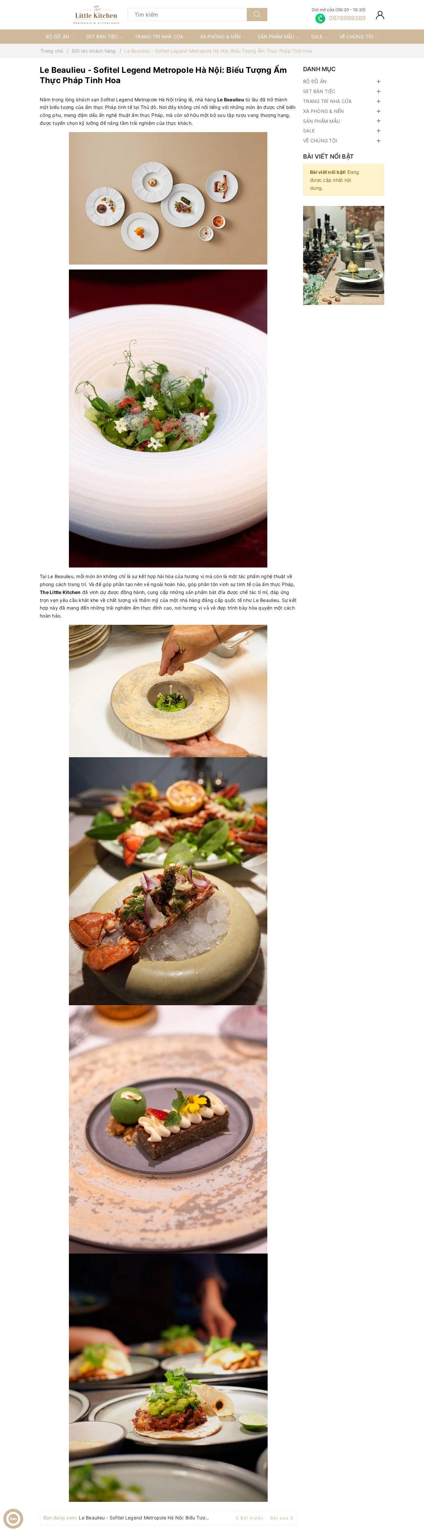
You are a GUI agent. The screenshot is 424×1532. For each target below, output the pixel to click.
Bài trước (252, 1517)
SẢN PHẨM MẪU (277, 36)
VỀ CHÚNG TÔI (357, 36)
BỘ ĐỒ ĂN (58, 36)
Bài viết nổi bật (328, 156)
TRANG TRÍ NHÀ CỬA (160, 36)
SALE (317, 36)
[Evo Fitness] (343, 255)
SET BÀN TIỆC (103, 36)
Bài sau (279, 1517)
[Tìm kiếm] (257, 14)
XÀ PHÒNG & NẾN (221, 36)
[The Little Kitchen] (96, 14)
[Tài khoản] (380, 14)
